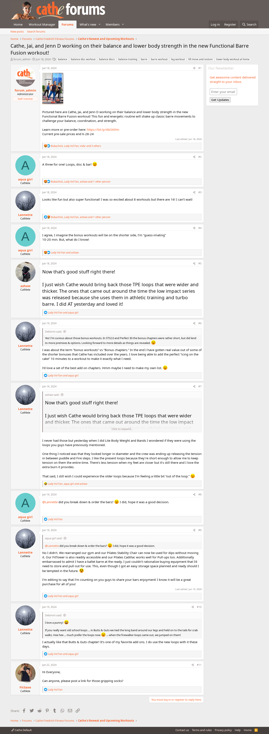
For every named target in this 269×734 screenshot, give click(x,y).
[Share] (194, 68)
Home (18, 24)
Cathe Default (23, 730)
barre (144, 59)
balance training (127, 59)
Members (113, 24)
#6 (200, 323)
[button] (100, 24)
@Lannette (50, 502)
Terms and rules (202, 730)
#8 (200, 494)
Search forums (36, 31)
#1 (200, 68)
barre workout (159, 59)
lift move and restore (200, 59)
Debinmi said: (53, 331)
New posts (17, 31)
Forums (67, 24)
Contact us (182, 730)
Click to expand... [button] (122, 429)
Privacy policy (223, 730)
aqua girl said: (53, 538)
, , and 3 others (76, 146)
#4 (200, 228)
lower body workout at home (232, 59)
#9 (200, 530)
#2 (200, 157)
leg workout (178, 59)
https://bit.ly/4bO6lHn (103, 129)
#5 (200, 263)
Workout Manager (42, 24)
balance (62, 59)
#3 (200, 192)
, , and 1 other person (80, 181)
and (65, 252)
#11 (199, 665)
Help (238, 730)
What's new (88, 24)
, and (67, 484)
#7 (200, 386)
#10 (199, 607)
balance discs (107, 59)
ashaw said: (52, 395)
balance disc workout (83, 59)
